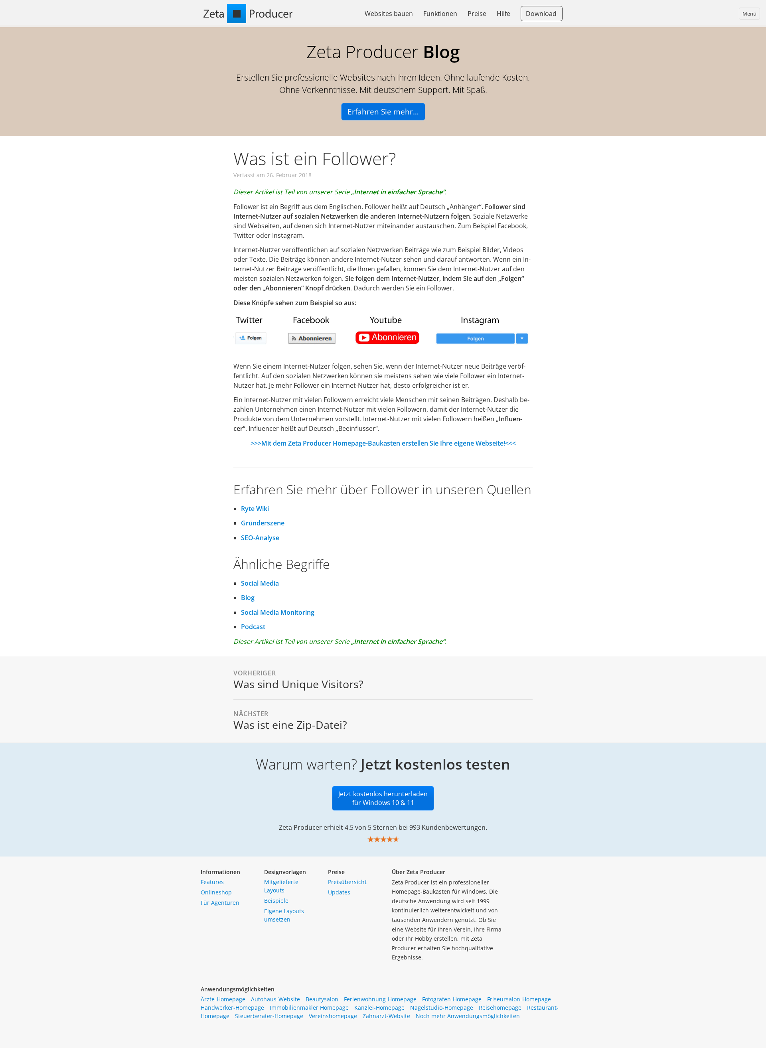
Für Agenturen (220, 902)
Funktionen (440, 13)
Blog (248, 597)
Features (212, 882)
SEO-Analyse (260, 537)
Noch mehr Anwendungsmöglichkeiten (468, 1016)
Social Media (260, 583)
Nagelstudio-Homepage (441, 1007)
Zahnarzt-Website (386, 1016)
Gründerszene (262, 523)
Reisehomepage (500, 1007)
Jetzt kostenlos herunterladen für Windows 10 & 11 (383, 798)
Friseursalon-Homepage (519, 999)
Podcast (253, 626)
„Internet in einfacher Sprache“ (398, 191)
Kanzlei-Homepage (379, 1007)
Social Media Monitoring (277, 612)
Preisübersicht (347, 882)
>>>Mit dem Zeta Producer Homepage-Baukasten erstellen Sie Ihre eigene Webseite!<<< (383, 443)
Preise (477, 13)
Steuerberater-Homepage (269, 1016)
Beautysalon (322, 999)
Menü (749, 13)
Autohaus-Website (275, 999)
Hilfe (503, 13)
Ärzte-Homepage (223, 999)
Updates (339, 892)
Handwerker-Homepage (232, 1007)
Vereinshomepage (333, 1016)
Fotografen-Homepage (452, 999)
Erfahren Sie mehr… (383, 112)
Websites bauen (389, 13)
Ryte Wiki (255, 508)
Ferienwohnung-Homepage (380, 999)
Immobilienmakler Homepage (309, 1007)
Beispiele (276, 900)
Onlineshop (216, 892)
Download (541, 13)
